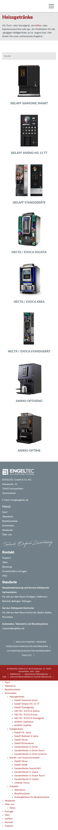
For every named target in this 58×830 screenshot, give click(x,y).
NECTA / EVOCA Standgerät (29, 718)
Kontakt (9, 822)
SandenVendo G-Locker (26, 779)
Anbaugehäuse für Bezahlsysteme (31, 797)
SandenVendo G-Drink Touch (29, 750)
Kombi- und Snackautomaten (25, 757)
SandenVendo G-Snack (26, 772)
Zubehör (14, 786)
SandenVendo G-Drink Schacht (30, 754)
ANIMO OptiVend (23, 722)
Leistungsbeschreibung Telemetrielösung (31, 677)
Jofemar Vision (22, 783)
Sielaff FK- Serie (22, 732)
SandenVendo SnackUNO (27, 768)
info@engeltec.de (19, 500)
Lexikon (9, 818)
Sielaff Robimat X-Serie (26, 736)
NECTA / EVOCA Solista (27, 711)
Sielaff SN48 (20, 765)
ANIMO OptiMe (22, 725)
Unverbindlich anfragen (14, 571)
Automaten (11, 693)
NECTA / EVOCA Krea (25, 714)
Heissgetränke (17, 697)
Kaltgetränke (16, 729)
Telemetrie (10, 686)
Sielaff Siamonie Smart (26, 700)
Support (6, 558)
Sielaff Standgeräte (24, 707)
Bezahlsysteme (12, 689)
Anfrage (9, 811)
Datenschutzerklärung (36, 674)
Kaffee (37, 25)
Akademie (10, 801)
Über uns (9, 804)
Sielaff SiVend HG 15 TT (26, 704)
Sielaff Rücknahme (24, 743)
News (12, 808)
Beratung (7, 567)
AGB (4, 677)
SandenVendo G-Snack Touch (29, 775)
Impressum (15, 674)
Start (7, 682)
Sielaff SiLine (21, 740)
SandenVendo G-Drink (26, 747)
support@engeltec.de (13, 628)
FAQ (4, 576)
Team (5, 562)
